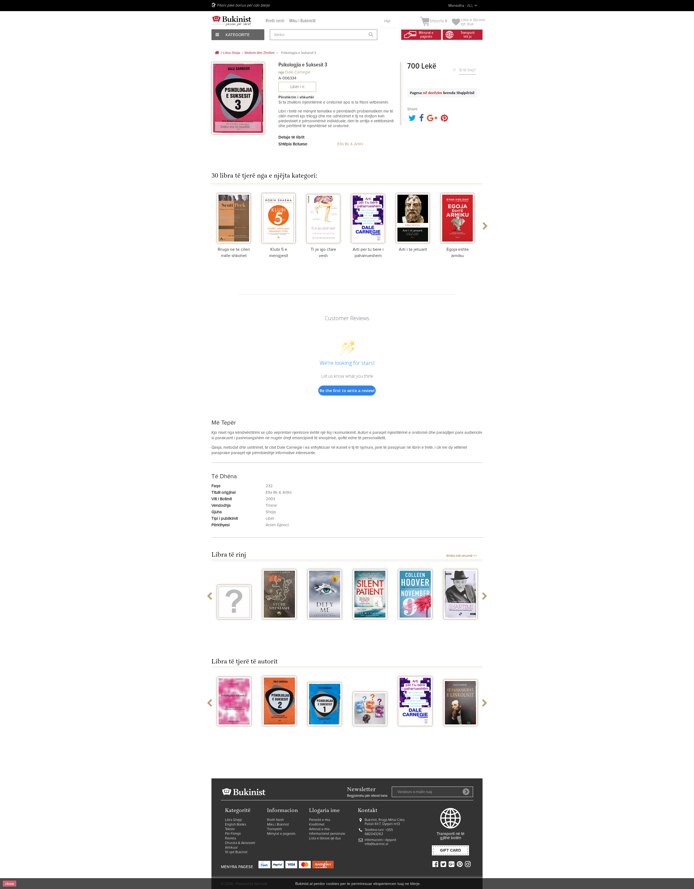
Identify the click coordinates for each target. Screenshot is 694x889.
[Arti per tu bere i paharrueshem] (368, 217)
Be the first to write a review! (347, 390)
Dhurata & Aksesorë (240, 843)
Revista (230, 838)
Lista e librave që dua (325, 838)
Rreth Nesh (275, 820)
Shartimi (460, 624)
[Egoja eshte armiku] (457, 217)
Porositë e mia (319, 820)
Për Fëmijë (233, 834)
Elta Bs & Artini (350, 144)
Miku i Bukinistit (302, 21)
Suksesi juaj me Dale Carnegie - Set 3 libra (370, 735)
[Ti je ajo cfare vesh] (323, 217)
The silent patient (370, 626)
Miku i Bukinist (278, 824)
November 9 (415, 624)
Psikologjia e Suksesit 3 (234, 733)
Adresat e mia (319, 829)
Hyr (387, 21)
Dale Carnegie (297, 72)
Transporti (274, 829)
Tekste (230, 829)
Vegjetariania (234, 624)
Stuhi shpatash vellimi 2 (279, 626)
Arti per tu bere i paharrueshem (415, 733)
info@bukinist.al (376, 844)
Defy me (325, 624)
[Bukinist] (231, 21)
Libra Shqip (233, 820)
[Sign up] (466, 792)
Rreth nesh (275, 21)
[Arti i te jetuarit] (413, 217)
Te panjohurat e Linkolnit (460, 733)
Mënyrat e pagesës (281, 834)
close (9, 883)
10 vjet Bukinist (236, 852)
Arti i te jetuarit (413, 249)
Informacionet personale (327, 834)
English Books (235, 824)
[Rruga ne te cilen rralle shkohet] (234, 217)
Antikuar (231, 847)
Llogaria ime (324, 811)
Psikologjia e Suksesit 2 (279, 733)
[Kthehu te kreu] (217, 53)
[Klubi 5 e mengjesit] (278, 217)
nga (281, 72)
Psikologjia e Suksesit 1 (325, 733)
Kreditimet (316, 824)
